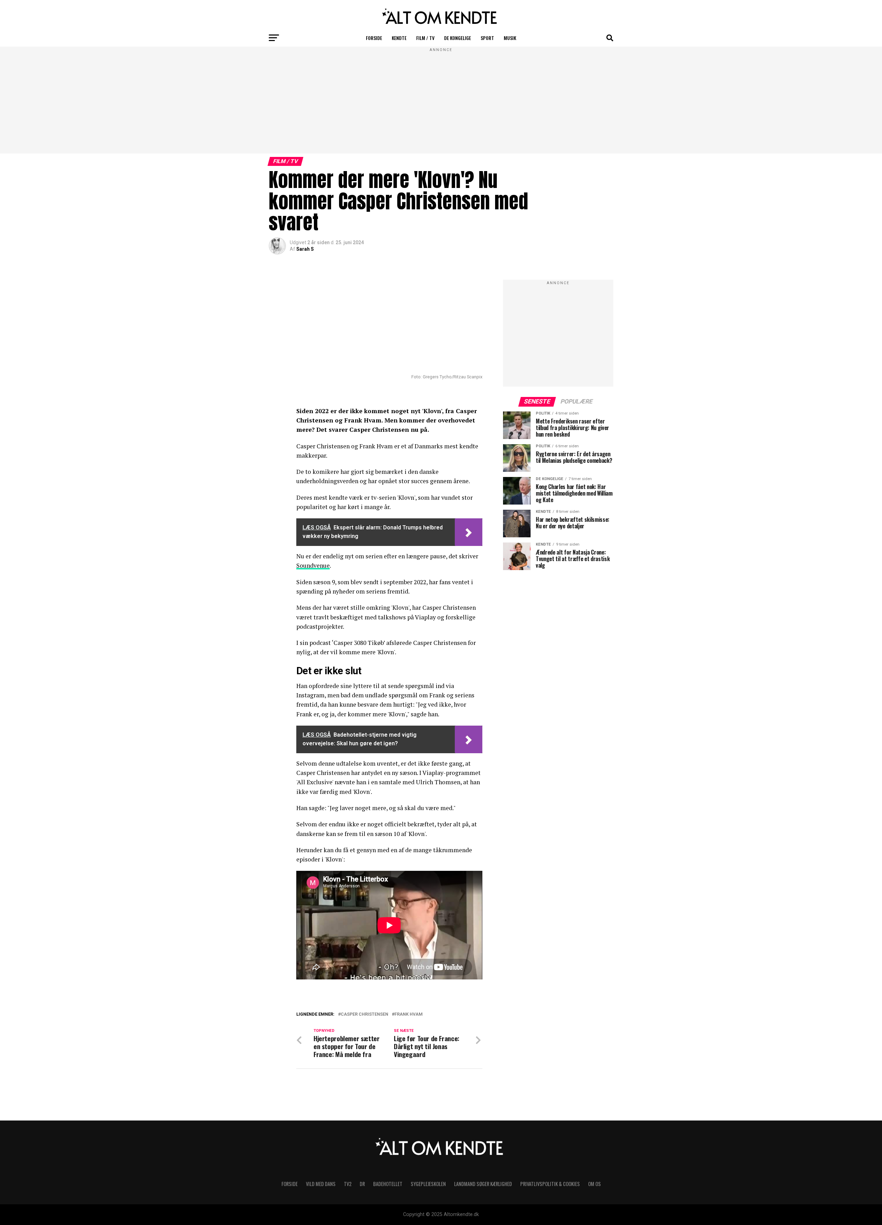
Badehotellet (387, 1183)
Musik (510, 37)
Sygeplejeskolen (428, 1183)
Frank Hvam (408, 1014)
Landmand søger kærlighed (483, 1183)
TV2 (347, 1183)
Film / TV (425, 37)
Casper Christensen (364, 1014)
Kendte (399, 37)
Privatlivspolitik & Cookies (550, 1183)
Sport (487, 37)
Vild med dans (321, 1183)
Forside (374, 37)
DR (362, 1183)
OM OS (594, 1183)
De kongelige (457, 37)
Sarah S (305, 249)
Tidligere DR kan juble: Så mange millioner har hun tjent (395, 1022)
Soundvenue (313, 565)
